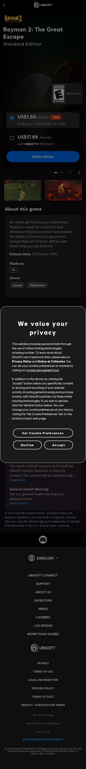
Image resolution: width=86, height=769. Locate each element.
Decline (27, 445)
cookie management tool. (42, 370)
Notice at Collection (51, 361)
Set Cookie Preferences (43, 433)
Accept (58, 445)
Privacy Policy (21, 361)
